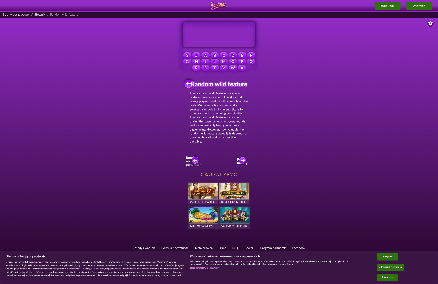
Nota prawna (204, 248)
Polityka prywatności (175, 248)
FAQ (235, 248)
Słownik (39, 14)
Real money (242, 161)
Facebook (298, 248)
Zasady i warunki (144, 248)
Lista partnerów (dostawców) (204, 268)
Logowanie (419, 5)
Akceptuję (387, 257)
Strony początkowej (16, 14)
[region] (219, 267)
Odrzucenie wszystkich (390, 267)
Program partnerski (273, 248)
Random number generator (194, 161)
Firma (222, 248)
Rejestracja (387, 5)
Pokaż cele (387, 277)
